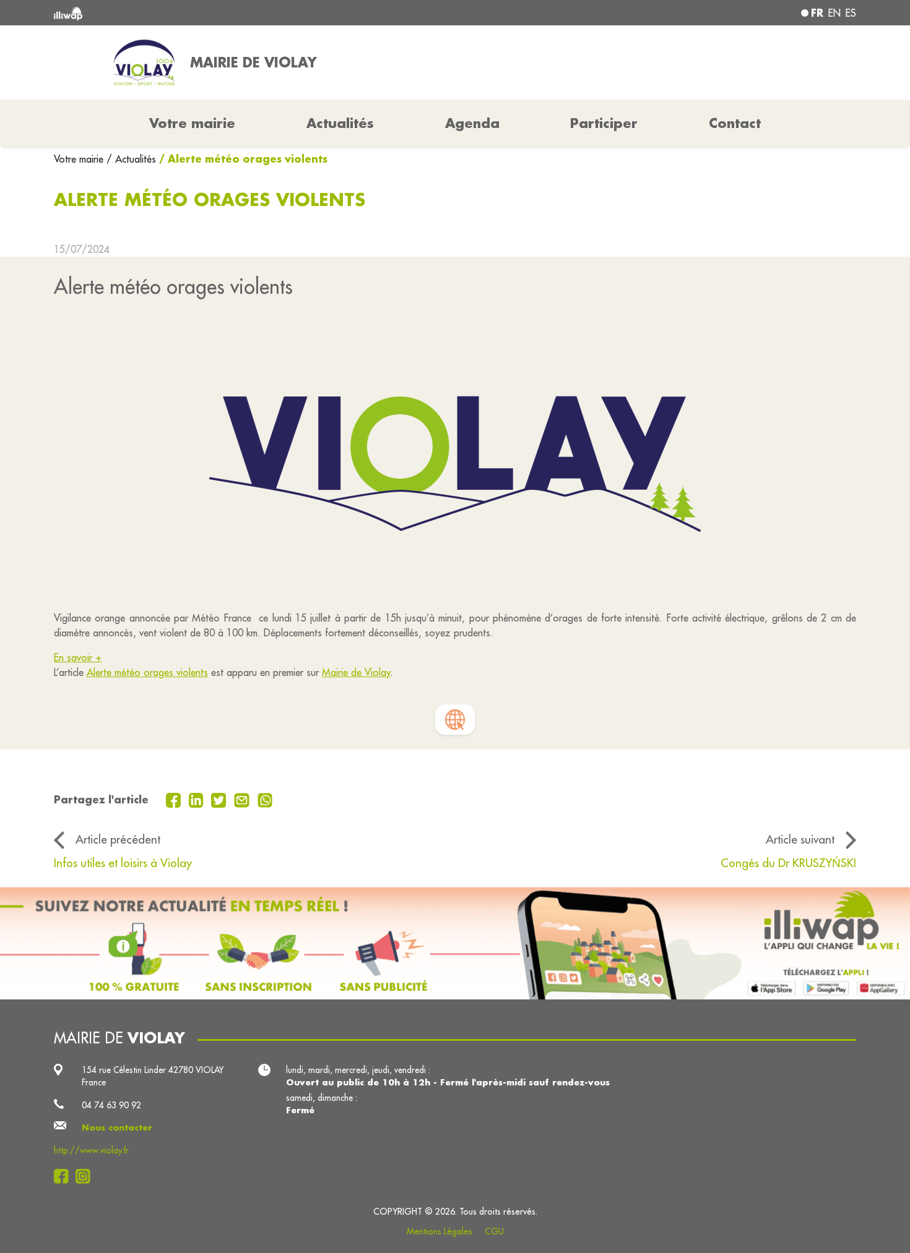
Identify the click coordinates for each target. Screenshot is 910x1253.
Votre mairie (80, 159)
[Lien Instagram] (86, 1176)
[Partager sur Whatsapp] (265, 799)
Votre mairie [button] (192, 123)
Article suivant (800, 839)
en (834, 13)
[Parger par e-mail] (243, 799)
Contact (735, 123)
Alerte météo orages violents (147, 672)
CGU (494, 1231)
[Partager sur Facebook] (174, 799)
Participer (604, 123)
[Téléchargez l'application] (455, 943)
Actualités (340, 123)
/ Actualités (131, 159)
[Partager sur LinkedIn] (197, 799)
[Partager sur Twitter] (220, 799)
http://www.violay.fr (91, 1150)
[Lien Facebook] (65, 1176)
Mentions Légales (439, 1231)
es (851, 13)
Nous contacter (117, 1127)
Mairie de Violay (356, 672)
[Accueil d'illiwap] (216, 12)
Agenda (472, 123)
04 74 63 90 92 (111, 1105)
